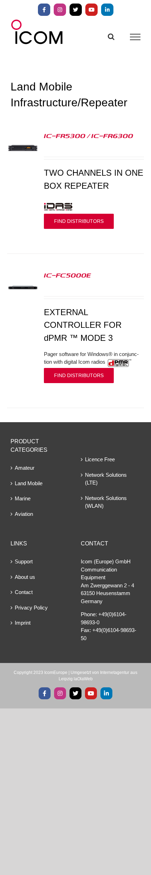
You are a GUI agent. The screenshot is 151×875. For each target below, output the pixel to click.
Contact (24, 592)
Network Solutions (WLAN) (106, 502)
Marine (23, 498)
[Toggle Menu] (135, 37)
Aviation (24, 514)
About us (25, 577)
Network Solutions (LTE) (106, 479)
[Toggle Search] (111, 36)
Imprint (23, 623)
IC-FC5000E (67, 275)
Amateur (24, 468)
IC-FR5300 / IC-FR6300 (88, 135)
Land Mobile (28, 483)
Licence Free (100, 459)
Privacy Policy (31, 608)
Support (24, 561)
